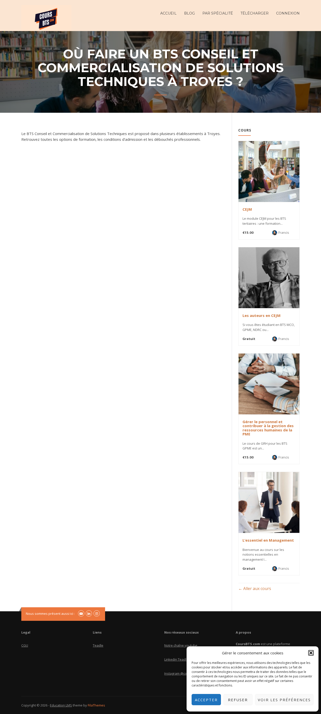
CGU (24, 645)
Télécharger (254, 13)
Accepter (206, 699)
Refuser (238, 699)
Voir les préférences (284, 699)
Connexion (288, 13)
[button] (310, 652)
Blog (189, 13)
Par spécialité (217, 13)
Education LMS (61, 705)
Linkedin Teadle (176, 659)
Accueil (168, 13)
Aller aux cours (256, 588)
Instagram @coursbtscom (183, 673)
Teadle (98, 645)
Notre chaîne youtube (180, 645)
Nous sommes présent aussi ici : (50, 613)
